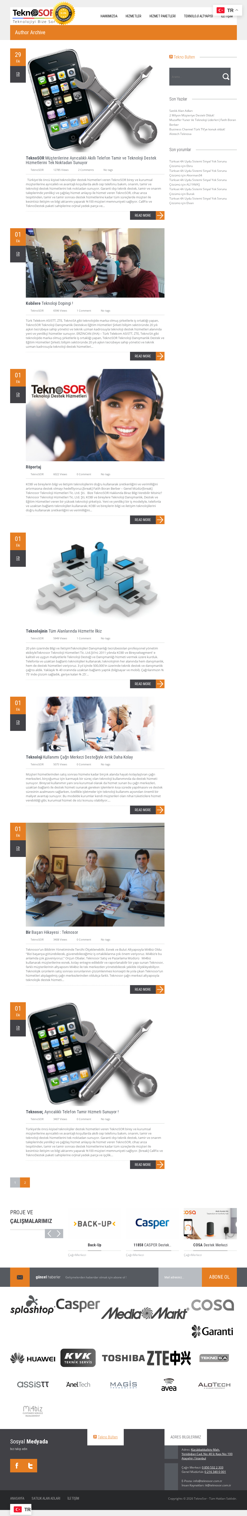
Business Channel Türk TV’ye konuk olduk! (197, 129)
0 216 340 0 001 (215, 1472)
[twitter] (30, 1465)
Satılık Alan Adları (181, 111)
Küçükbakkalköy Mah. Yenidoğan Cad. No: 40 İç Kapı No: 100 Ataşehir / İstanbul (207, 1454)
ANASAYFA (17, 1498)
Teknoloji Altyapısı (198, 16)
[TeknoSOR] (34, 16)
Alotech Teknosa (180, 134)
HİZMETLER (133, 16)
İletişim (73, 1498)
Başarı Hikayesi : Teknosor (52, 932)
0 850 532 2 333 (212, 1467)
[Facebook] (17, 1465)
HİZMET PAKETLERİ (163, 16)
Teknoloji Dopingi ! (49, 303)
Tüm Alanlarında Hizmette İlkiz (64, 631)
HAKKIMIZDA (109, 16)
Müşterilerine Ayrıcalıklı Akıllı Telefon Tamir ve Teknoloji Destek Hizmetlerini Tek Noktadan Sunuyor (91, 160)
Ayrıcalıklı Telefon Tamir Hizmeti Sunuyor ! (72, 1111)
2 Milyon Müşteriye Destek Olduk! (191, 115)
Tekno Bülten (184, 57)
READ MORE (143, 215)
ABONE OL (219, 1277)
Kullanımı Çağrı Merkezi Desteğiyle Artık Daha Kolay (79, 757)
